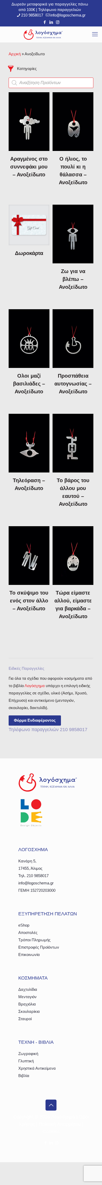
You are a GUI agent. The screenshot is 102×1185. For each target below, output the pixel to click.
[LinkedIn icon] (51, 22)
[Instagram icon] (58, 22)
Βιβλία (23, 1075)
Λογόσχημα (35, 685)
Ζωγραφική (28, 1053)
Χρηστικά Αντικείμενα (37, 1068)
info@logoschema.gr (68, 15)
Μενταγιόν (27, 996)
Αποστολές (27, 932)
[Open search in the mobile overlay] (51, 83)
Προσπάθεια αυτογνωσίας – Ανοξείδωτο (73, 383)
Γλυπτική (26, 1061)
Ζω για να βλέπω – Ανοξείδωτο (73, 279)
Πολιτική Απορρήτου (60, 1124)
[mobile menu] (94, 34)
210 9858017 (32, 15)
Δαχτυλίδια (27, 989)
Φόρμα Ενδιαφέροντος (35, 720)
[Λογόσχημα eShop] (43, 34)
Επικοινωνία (29, 954)
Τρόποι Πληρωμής (34, 940)
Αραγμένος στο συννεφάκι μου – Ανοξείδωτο (29, 166)
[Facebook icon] (45, 22)
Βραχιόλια (27, 1004)
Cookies (51, 1131)
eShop (23, 925)
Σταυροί (25, 1019)
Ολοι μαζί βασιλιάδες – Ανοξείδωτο (29, 383)
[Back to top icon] (51, 1105)
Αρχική (15, 54)
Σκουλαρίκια (29, 1011)
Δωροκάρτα (29, 253)
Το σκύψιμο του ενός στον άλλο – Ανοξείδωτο (28, 600)
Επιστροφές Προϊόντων (38, 947)
